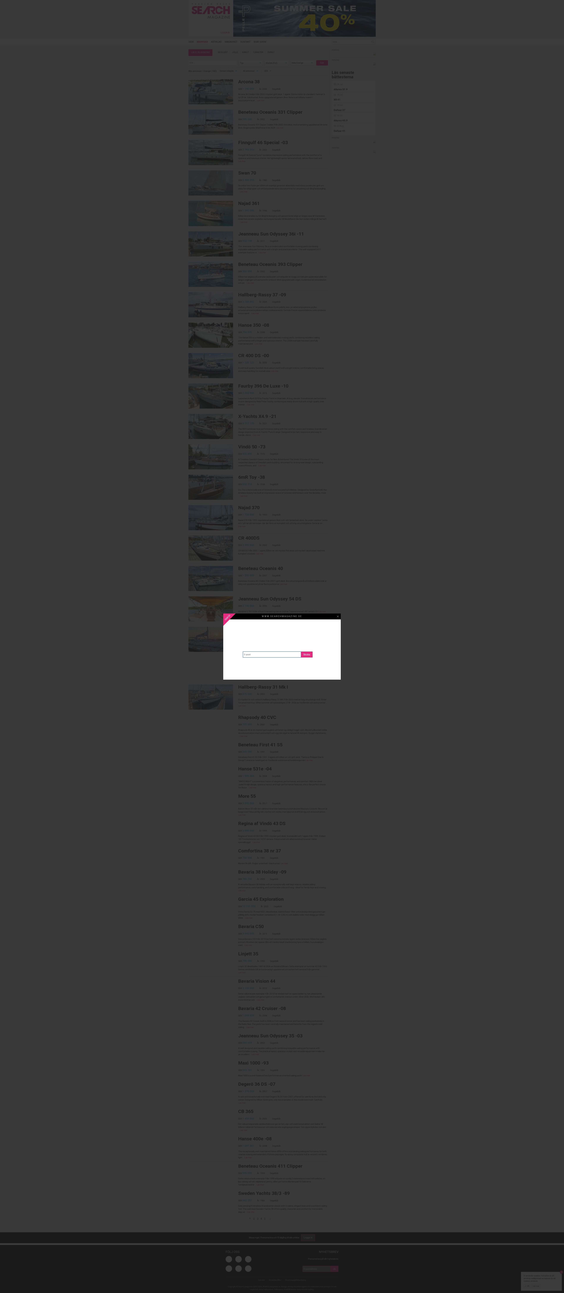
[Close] (338, 616)
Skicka (306, 654)
